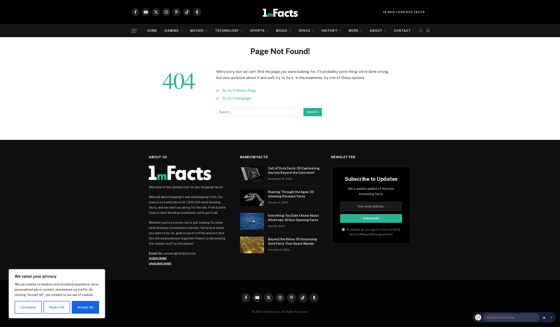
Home (152, 30)
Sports (257, 30)
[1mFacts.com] (280, 12)
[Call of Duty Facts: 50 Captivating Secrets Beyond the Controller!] (252, 174)
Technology (227, 30)
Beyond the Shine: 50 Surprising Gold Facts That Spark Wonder (292, 241)
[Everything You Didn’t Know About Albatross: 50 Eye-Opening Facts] (252, 221)
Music (281, 30)
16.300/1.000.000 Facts (404, 12)
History (329, 30)
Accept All (85, 307)
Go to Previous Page (239, 90)
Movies (197, 30)
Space (304, 30)
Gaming (171, 30)
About (376, 30)
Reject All (56, 307)
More (354, 30)
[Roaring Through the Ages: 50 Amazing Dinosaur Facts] (252, 197)
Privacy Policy (368, 234)
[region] (57, 293)
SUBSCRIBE (158, 258)
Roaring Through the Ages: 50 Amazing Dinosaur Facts (291, 194)
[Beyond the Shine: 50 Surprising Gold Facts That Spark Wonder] (252, 245)
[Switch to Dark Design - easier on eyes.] (421, 31)
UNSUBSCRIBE (160, 264)
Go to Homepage (236, 98)
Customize (28, 307)
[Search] (427, 31)
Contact (402, 30)
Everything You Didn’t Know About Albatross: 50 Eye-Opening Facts (293, 218)
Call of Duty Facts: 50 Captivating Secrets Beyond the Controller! (294, 170)
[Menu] (134, 31)
